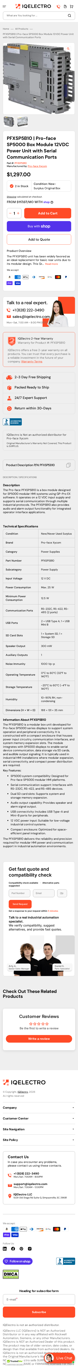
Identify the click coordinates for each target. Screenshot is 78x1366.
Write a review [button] (39, 1039)
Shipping (11, 196)
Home (6, 29)
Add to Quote (39, 239)
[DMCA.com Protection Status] (11, 1278)
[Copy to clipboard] (68, 465)
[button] (4, 6)
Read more (51, 263)
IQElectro (23, 1091)
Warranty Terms (31, 361)
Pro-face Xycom (37, 166)
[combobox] (39, 15)
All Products (21, 29)
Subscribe (39, 1312)
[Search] (70, 15)
